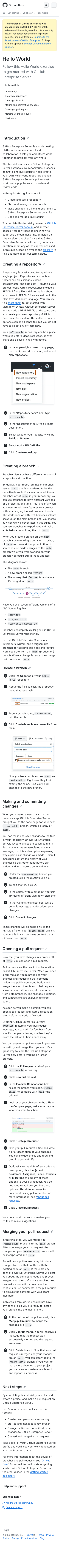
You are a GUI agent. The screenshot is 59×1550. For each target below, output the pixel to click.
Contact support (14, 1507)
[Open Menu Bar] (53, 5)
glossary (48, 249)
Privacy (50, 1534)
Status (6, 1538)
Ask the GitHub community (19, 1502)
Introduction (14, 138)
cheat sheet (14, 302)
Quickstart (27, 12)
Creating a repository (22, 264)
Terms (40, 1534)
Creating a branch (19, 466)
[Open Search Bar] (46, 5)
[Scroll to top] (52, 1543)
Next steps (12, 1386)
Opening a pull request (23, 948)
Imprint (29, 1534)
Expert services (29, 1538)
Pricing (15, 1538)
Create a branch (15, 668)
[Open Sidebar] (3, 12)
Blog (42, 1538)
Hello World (42, 12)
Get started (13, 12)
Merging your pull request (26, 1231)
